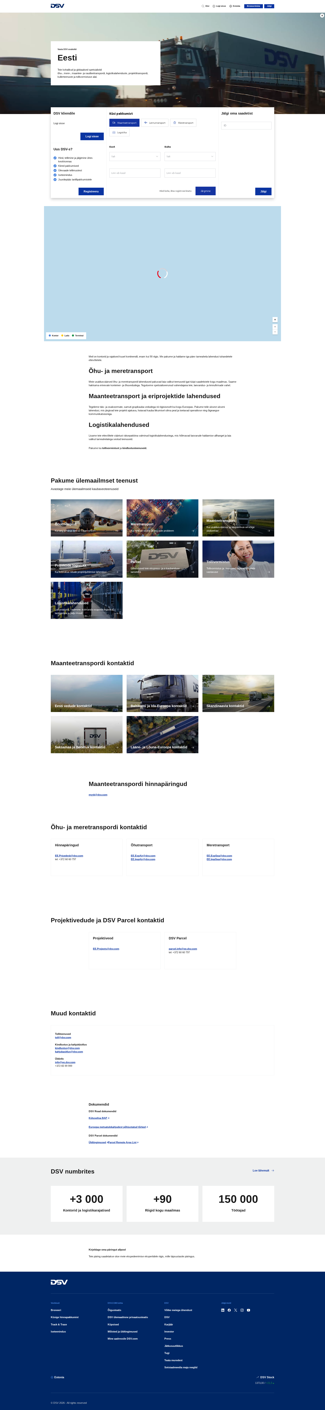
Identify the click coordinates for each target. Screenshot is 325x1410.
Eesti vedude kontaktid (73, 706)
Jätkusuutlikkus (173, 1345)
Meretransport (142, 524)
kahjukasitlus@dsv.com (69, 1051)
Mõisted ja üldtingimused (122, 1331)
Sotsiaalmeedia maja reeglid (180, 1367)
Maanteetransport (221, 520)
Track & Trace (59, 1324)
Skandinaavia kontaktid (225, 706)
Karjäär (168, 1324)
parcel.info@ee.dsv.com (183, 948)
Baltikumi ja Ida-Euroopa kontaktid (159, 706)
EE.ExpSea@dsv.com (219, 855)
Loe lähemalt (261, 1170)
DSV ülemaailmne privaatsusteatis (128, 1317)
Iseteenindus (58, 1331)
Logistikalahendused (71, 603)
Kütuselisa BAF (98, 1118)
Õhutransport (66, 524)
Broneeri (56, 1310)
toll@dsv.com (63, 1037)
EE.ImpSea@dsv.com (219, 859)
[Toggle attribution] (277, 337)
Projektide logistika (70, 565)
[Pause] (322, 16)
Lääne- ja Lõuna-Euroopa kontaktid (159, 747)
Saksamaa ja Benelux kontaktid (80, 747)
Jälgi (269, 6)
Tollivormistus (218, 562)
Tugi (166, 1353)
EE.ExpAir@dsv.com (143, 855)
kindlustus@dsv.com (67, 1048)
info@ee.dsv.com (65, 1062)
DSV (167, 1317)
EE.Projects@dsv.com (106, 948)
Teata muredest (173, 1360)
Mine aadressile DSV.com (123, 1338)
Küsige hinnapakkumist (65, 1317)
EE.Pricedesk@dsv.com (69, 855)
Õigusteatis (114, 1310)
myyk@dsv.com (98, 794)
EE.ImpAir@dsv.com (143, 859)
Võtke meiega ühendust (178, 1310)
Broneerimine (253, 6)
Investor (169, 1331)
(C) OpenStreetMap (266, 337)
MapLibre (250, 337)
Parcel (136, 562)
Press (167, 1338)
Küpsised (113, 1324)
